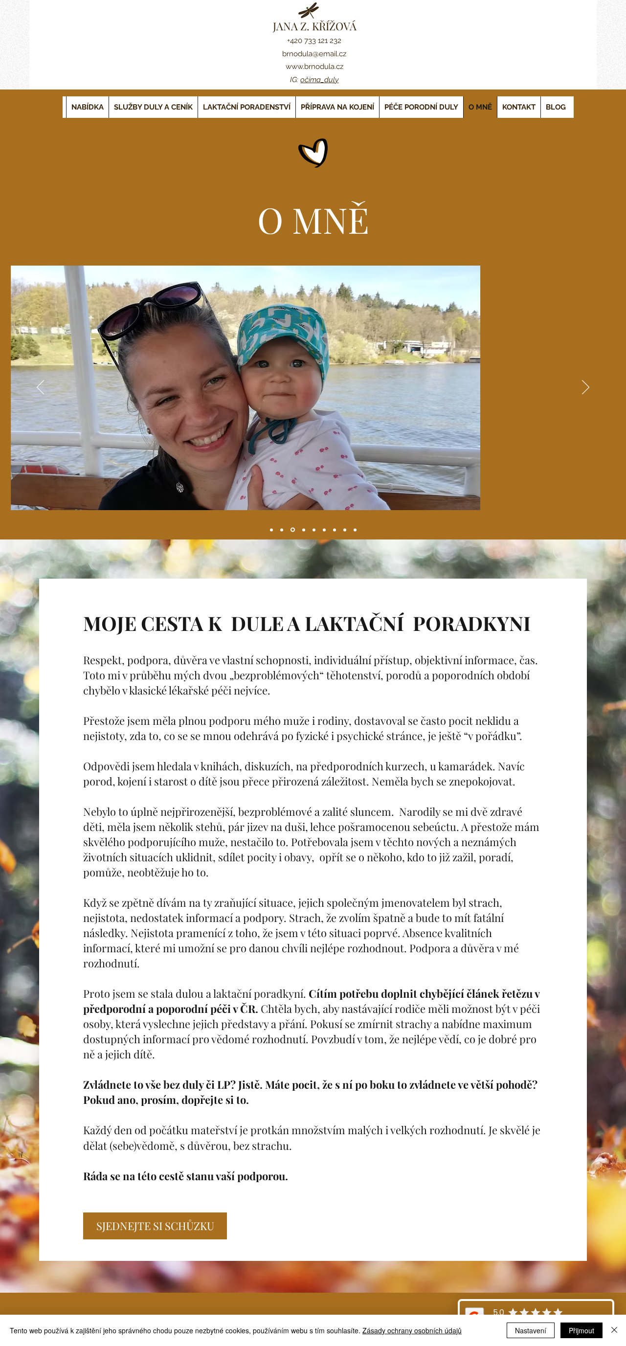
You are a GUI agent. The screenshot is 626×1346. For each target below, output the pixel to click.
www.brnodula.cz (314, 66)
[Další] (585, 388)
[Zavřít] (614, 1330)
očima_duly (319, 79)
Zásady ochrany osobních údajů (412, 1330)
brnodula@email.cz (314, 53)
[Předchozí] (40, 388)
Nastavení (530, 1330)
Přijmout (581, 1330)
